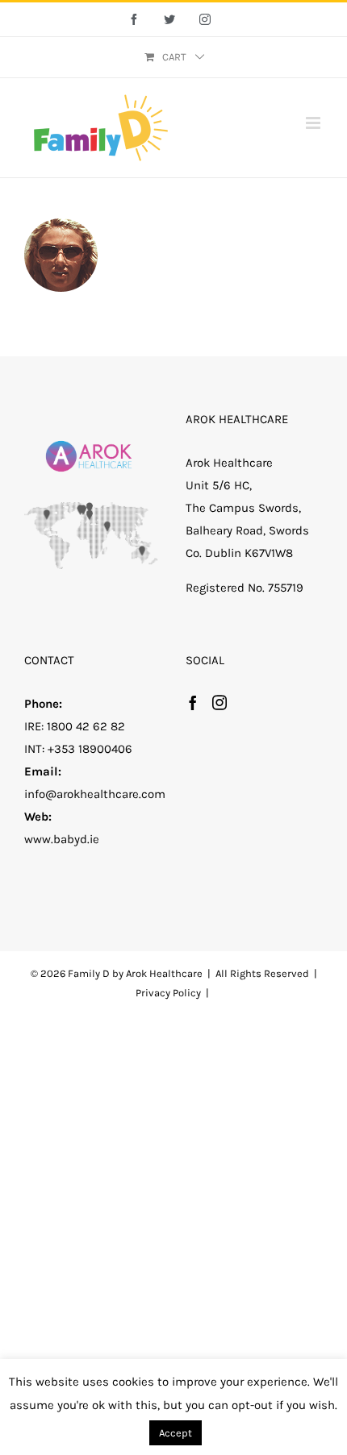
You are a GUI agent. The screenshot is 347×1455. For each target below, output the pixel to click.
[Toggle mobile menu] (314, 122)
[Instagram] (219, 702)
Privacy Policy (168, 993)
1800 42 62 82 (86, 726)
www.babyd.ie (61, 839)
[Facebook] (193, 702)
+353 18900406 (90, 749)
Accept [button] (175, 1433)
